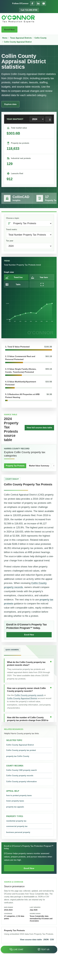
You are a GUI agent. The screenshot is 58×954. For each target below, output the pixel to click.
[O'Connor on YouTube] (43, 3)
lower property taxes (15, 801)
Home (4, 38)
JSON (46, 939)
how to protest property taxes (19, 795)
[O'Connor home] (18, 19)
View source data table (31, 939)
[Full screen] (42, 284)
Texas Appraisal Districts (21, 38)
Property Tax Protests (15, 466)
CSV (52, 939)
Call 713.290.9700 (29, 10)
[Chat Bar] (29, 949)
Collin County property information (21, 781)
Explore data (10, 104)
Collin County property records (19, 775)
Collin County (40, 38)
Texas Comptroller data (38, 894)
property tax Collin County (17, 756)
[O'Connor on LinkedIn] (38, 3)
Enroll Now (9, 29)
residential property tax (16, 821)
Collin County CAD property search (21, 770)
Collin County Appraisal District (18, 42)
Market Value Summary (39, 466)
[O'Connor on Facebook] (32, 3)
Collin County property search (29, 695)
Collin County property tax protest (21, 750)
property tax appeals (15, 807)
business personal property (18, 832)
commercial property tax (16, 826)
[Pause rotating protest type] (48, 119)
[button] (28, 348)
